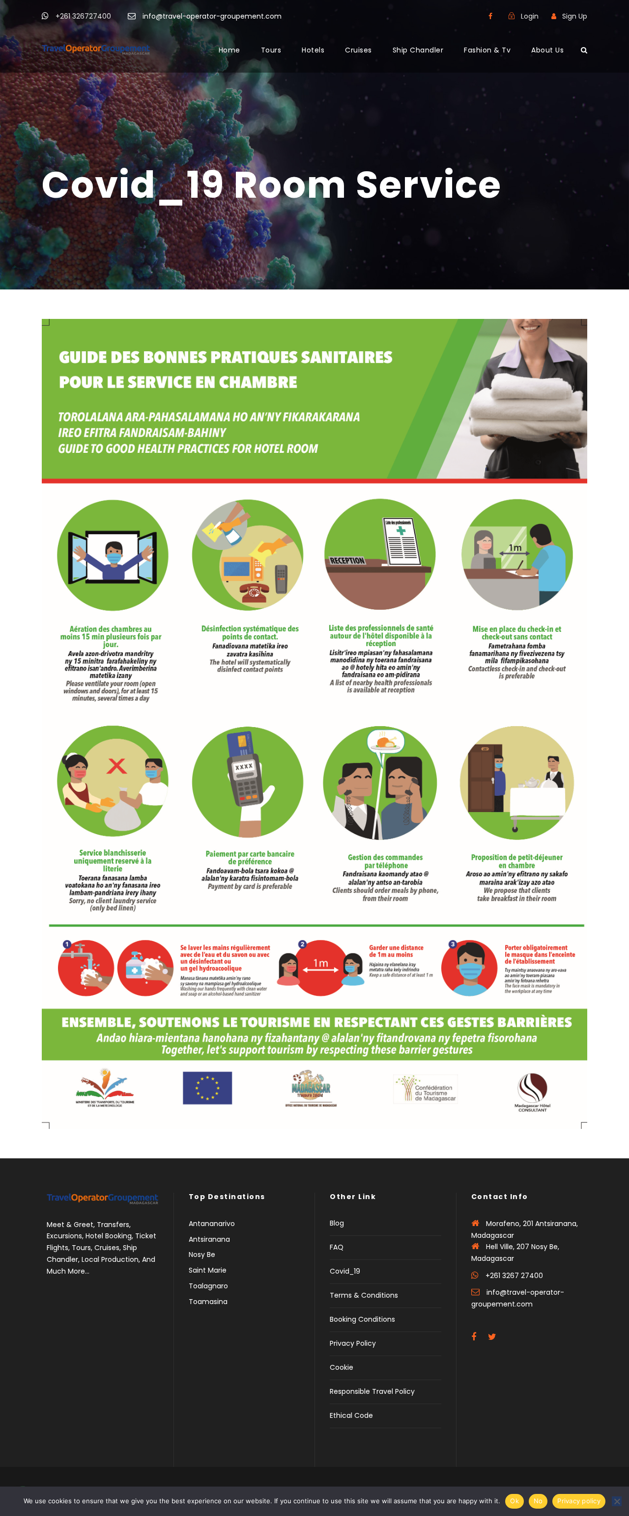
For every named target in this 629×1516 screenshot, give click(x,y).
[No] (617, 1501)
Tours (271, 50)
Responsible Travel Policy (372, 1391)
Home (229, 50)
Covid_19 (345, 1271)
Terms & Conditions (364, 1295)
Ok (514, 1501)
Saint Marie (208, 1270)
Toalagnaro (208, 1286)
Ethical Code (351, 1415)
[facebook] (490, 16)
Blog (337, 1223)
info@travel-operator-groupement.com (212, 16)
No (538, 1501)
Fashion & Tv (487, 50)
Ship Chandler (418, 50)
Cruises (358, 50)
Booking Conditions (362, 1319)
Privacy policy (578, 1501)
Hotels (313, 50)
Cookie (341, 1367)
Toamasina (208, 1302)
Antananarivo (212, 1223)
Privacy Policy (353, 1343)
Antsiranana (209, 1239)
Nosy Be (202, 1254)
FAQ (336, 1247)
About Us (547, 50)
